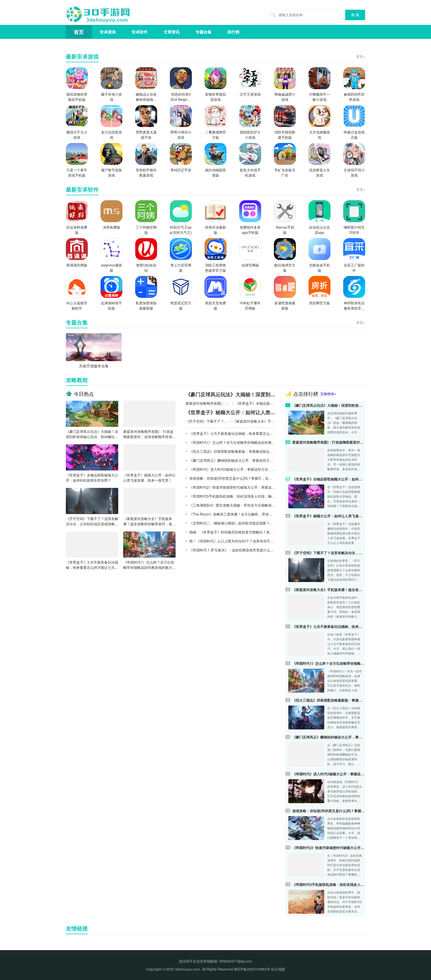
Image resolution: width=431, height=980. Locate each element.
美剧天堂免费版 (215, 305)
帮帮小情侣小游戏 (180, 135)
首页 (79, 31)
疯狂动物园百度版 (215, 172)
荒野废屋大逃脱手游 (146, 135)
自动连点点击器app (319, 230)
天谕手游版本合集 (94, 365)
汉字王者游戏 (250, 94)
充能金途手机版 (319, 267)
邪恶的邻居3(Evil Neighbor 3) (180, 97)
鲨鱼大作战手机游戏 (250, 172)
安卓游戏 (108, 32)
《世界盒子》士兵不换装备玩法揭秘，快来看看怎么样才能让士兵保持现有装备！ (92, 565)
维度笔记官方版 (180, 305)
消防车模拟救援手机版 (284, 135)
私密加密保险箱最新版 (146, 305)
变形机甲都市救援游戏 (146, 172)
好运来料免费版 (76, 230)
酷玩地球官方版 (284, 267)
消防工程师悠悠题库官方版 (215, 267)
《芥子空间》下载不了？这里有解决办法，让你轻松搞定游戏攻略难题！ (92, 521)
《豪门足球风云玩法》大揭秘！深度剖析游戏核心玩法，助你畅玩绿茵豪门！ (92, 434)
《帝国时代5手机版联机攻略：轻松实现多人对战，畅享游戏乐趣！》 (328, 884)
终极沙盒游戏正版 (354, 135)
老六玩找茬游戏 (111, 135)
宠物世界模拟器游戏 (215, 97)
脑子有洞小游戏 (111, 97)
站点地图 (278, 969)
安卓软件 (140, 32)
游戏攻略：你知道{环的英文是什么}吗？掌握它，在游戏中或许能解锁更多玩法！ (328, 810)
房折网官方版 (319, 302)
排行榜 (233, 32)
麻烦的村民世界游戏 (354, 97)
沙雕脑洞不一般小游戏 (319, 97)
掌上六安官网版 (180, 267)
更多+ (360, 56)
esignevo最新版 (111, 267)
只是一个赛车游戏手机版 (76, 172)
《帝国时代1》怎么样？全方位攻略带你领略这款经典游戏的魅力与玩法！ (149, 565)
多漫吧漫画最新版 (284, 305)
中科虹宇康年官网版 (250, 305)
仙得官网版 (250, 264)
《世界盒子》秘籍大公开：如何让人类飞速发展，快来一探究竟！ (149, 477)
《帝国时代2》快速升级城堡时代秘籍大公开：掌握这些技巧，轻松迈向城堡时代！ (328, 847)
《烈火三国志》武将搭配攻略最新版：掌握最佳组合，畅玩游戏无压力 (328, 700)
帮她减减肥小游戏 (284, 97)
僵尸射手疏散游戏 (111, 172)
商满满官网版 (76, 264)
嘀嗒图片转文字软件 (354, 230)
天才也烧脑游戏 (319, 135)
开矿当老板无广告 (284, 172)
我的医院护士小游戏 (250, 135)
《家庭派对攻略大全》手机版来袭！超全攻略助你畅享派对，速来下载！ (149, 521)
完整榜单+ (328, 393)
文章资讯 (172, 32)
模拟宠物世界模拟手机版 (76, 97)
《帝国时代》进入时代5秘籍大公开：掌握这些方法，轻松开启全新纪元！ (328, 773)
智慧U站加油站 (146, 267)
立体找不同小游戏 (354, 172)
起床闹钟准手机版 (111, 305)
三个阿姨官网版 (146, 230)
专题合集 (204, 32)
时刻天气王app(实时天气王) (181, 230)
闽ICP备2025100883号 (252, 969)
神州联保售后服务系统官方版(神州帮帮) (354, 305)
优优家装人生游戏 (319, 172)
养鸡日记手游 (180, 169)
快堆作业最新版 (215, 230)
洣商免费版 (111, 227)
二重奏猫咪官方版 (215, 135)
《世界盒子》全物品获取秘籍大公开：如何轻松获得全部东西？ (92, 477)
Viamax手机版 (285, 230)
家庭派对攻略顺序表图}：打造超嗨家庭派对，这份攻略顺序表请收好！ (149, 434)
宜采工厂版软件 (354, 267)
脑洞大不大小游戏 (76, 135)
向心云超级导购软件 (76, 305)
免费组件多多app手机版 (250, 230)
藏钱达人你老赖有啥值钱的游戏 (146, 97)
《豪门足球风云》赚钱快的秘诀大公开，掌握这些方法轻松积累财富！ (328, 736)
